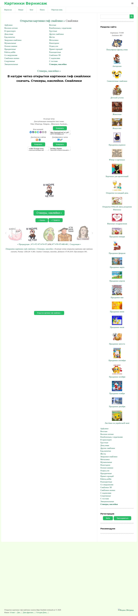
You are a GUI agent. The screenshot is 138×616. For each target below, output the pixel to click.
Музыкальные (10, 43)
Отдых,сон (53, 46)
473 (39, 244)
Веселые (52, 25)
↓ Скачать (41, 220)
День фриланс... (29, 612)
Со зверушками (10, 55)
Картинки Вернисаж (25, 3)
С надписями (54, 58)
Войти (108, 518)
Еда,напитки (9, 37)
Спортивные (9, 61)
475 (45, 244)
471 (32, 244)
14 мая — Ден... (16, 612)
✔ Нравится (55, 220)
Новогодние (54, 43)
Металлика (53, 40)
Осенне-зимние (10, 46)
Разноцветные (55, 52)
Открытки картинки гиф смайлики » (42, 20)
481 (66, 244)
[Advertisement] (49, 99)
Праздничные (10, 49)
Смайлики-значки (11, 58)
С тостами (53, 61)
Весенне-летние (11, 28)
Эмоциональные (11, 64)
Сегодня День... (42, 612)
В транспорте (10, 31)
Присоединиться (122, 518)
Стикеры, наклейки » (49, 71)
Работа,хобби (9, 52)
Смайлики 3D (55, 55)
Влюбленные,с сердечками (60, 28)
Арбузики (8, 25)
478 (56, 244)
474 (42, 244)
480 (63, 244)
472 (35, 244)
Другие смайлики (56, 34)
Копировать (60, 128)
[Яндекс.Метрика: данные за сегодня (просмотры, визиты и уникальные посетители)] (126, 610)
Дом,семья (8, 34)
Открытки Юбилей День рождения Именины (117, 208)
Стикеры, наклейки (58, 64)
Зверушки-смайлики (12, 40)
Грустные (53, 31)
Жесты (52, 37)
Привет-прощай (55, 49)
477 (53, 244)
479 (60, 244)
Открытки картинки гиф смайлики (20, 249)
